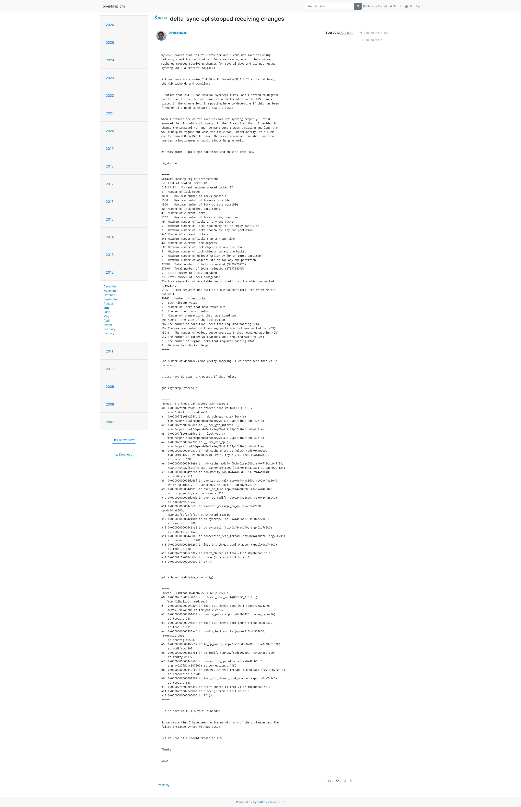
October (109, 295)
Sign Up (414, 6)
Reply (165, 785)
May (106, 316)
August (108, 303)
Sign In (397, 6)
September (111, 299)
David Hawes (178, 32)
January (109, 333)
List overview (125, 440)
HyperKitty (260, 802)
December (110, 286)
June (107, 312)
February (109, 329)
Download (125, 454)
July (106, 307)
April (106, 320)
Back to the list (373, 39)
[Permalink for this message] (351, 780)
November (111, 290)
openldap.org (114, 6)
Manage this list (376, 6)
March (108, 324)
